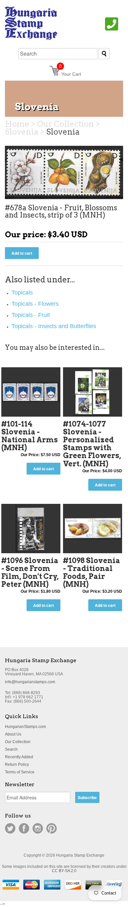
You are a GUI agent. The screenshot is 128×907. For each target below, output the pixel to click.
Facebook (24, 828)
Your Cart (70, 74)
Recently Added (19, 757)
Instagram (37, 828)
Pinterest (51, 828)
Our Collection (18, 741)
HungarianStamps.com (25, 726)
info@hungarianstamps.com (30, 682)
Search (11, 749)
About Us (13, 734)
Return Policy (17, 764)
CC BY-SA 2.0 (64, 870)
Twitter (10, 828)
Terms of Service (19, 772)
